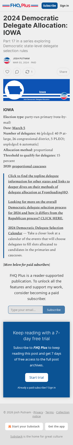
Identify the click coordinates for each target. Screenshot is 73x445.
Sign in (64, 5)
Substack (16, 436)
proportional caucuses (29, 166)
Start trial (36, 377)
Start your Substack (26, 426)
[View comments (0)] (17, 72)
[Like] (7, 72)
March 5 (18, 128)
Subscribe (49, 5)
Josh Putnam (21, 58)
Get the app (56, 426)
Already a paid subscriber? (37, 387)
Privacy (38, 412)
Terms (49, 412)
